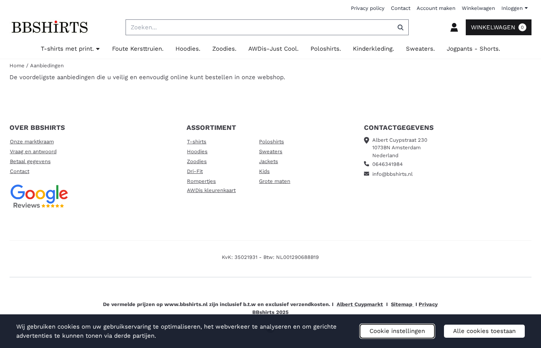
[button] (454, 27)
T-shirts (196, 142)
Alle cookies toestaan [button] (484, 331)
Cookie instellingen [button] (397, 331)
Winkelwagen (478, 8)
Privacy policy (368, 8)
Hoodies (197, 151)
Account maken (436, 8)
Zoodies (197, 161)
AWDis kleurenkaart (211, 190)
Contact (400, 8)
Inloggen (512, 8)
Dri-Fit (195, 171)
